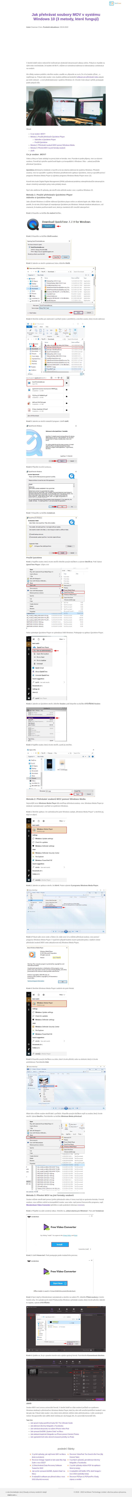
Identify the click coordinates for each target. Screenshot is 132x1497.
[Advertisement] (66, 45)
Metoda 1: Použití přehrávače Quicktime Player (47, 137)
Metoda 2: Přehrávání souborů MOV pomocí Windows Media (52, 145)
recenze (81, 1205)
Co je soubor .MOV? (37, 134)
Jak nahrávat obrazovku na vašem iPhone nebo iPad (49, 1429)
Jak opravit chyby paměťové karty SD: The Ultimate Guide (51, 1423)
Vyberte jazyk (11, 1495)
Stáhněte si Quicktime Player (45, 139)
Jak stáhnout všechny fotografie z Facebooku (46, 1426)
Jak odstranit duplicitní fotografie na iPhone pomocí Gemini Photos (54, 1434)
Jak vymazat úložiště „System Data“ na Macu (46, 1431)
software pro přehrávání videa (87, 77)
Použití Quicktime (41, 142)
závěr (32, 151)
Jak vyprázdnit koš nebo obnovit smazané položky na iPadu (52, 1437)
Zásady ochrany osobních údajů (35, 1492)
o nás (8, 1492)
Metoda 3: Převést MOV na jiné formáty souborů (47, 148)
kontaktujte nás (16, 1492)
